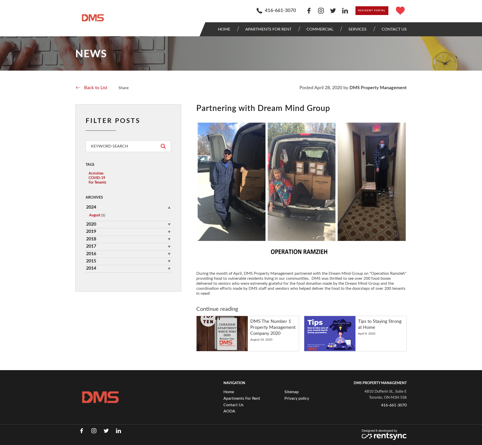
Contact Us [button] (394, 29)
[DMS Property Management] (92, 17)
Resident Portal (372, 11)
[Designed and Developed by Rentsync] (384, 434)
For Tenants (97, 182)
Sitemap (291, 392)
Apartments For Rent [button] (268, 29)
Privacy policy (296, 398)
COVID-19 (97, 178)
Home (224, 29)
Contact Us (233, 405)
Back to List (95, 88)
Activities (96, 173)
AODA (229, 411)
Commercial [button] (320, 29)
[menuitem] (225, 29)
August (97, 215)
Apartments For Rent (241, 398)
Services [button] (357, 29)
